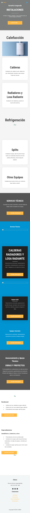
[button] (15, 23)
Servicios (15, 495)
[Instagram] (15, 488)
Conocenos (15, 497)
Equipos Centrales (15, 331)
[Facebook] (13, 488)
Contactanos (15, 501)
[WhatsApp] (17, 488)
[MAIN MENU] (27, 2)
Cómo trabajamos (15, 499)
